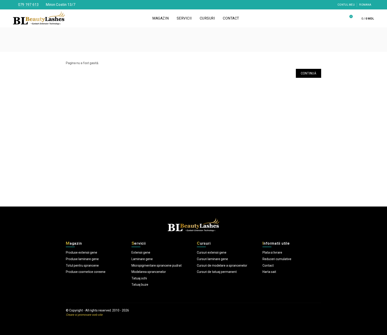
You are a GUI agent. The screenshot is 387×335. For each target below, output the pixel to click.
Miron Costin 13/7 (60, 4)
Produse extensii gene (81, 252)
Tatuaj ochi (139, 278)
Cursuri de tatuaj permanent (217, 272)
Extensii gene (140, 252)
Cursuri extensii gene (211, 252)
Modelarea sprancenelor (148, 272)
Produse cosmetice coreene (85, 272)
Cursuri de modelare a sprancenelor (222, 265)
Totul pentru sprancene (82, 265)
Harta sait (269, 272)
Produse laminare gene (82, 259)
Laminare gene (142, 259)
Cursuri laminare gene (212, 259)
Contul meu (346, 4)
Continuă (308, 73)
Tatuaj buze (139, 284)
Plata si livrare (272, 252)
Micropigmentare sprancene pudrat (156, 265)
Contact (268, 265)
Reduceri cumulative (276, 259)
